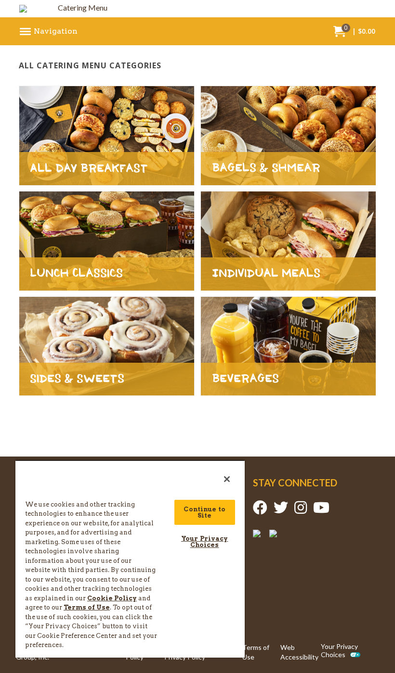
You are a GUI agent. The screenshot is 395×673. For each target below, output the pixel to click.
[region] (130, 559)
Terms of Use (255, 652)
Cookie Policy (112, 598)
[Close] (226, 479)
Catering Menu (82, 7)
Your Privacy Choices (339, 651)
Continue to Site (204, 512)
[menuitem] (49, 31)
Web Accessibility (299, 652)
